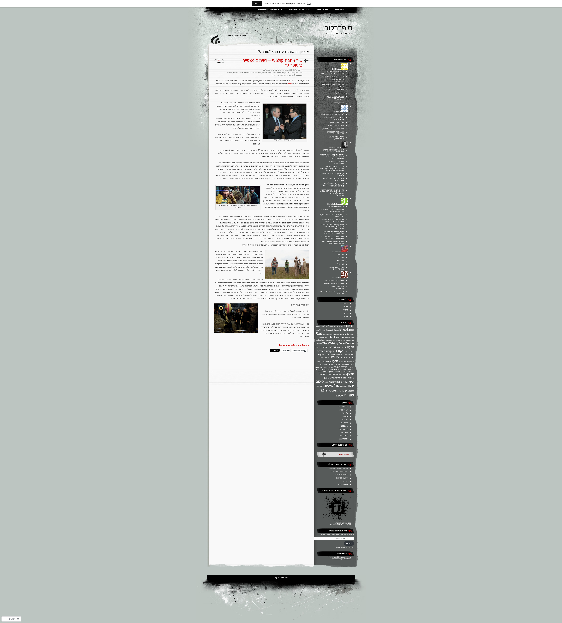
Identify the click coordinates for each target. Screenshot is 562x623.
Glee (325, 338)
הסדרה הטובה (340, 367)
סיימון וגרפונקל (335, 382)
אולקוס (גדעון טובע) (337, 122)
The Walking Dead (334, 343)
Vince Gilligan (348, 345)
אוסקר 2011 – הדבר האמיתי (334, 280)
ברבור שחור (330, 354)
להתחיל (257, 3)
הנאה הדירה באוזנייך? (336, 90)
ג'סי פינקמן (342, 362)
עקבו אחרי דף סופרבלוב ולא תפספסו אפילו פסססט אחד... (339, 524)
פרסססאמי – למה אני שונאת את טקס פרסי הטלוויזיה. (332, 210)
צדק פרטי (344, 390)
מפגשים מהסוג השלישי (241, 73)
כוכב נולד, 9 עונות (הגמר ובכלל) (333, 76)
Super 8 (295, 73)
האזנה (319, 361)
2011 (346, 326)
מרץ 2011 (344, 426)
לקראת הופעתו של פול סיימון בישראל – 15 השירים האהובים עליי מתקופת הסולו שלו (332, 185)
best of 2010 (339, 326)
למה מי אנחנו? (322, 10)
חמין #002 (340, 261)
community (343, 334)
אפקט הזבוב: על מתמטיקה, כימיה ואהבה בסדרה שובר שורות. (332, 237)
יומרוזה (345, 307)
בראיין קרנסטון (339, 354)
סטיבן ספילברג (297, 75)
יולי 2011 (345, 413)
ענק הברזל (275, 75)
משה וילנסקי (342, 374)
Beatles (332, 326)
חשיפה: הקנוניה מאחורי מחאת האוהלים (336, 268)
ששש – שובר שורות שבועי (299, 10)
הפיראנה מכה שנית (341, 475)
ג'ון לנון (334, 357)
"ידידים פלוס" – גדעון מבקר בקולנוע (332, 114)
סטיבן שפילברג (285, 75)
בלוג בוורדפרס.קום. (281, 578)
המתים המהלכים (333, 364)
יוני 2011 (345, 416)
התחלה (329, 370)
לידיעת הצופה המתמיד (336, 206)
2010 (351, 326)
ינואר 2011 (344, 432)
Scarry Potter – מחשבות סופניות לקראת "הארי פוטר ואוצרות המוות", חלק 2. (332, 226)
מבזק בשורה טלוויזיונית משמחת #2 (336, 287)
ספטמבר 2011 (343, 407)
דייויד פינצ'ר (327, 362)
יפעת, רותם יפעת (342, 478)
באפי (347, 351)
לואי (327, 371)
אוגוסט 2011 (344, 410)
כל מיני (345, 310)
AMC (326, 326)
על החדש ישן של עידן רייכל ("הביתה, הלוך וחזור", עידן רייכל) (332, 72)
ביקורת (340, 351)
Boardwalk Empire (332, 330)
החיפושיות (345, 365)
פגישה (290, 84)
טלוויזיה (345, 303)
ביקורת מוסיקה (325, 351)
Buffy (336, 334)
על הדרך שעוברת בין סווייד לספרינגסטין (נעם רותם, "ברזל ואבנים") (334, 97)
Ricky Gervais (346, 340)
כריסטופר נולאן (334, 371)
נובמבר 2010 (343, 439)
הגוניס (258, 73)
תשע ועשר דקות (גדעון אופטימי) (333, 129)
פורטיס (322, 386)
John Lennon (335, 337)
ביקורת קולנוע (349, 354)
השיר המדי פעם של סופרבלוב (270, 10)
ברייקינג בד (344, 357)
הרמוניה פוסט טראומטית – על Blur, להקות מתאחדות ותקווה (333, 232)
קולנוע (346, 316)
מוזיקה (346, 313)
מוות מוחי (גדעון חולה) (336, 125)
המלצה (253, 73)
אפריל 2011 (344, 423)
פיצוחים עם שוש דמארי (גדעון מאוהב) (336, 138)
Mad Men (325, 340)
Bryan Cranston (328, 334)
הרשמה (349, 543)
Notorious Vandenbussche (338, 468)
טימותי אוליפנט (348, 371)
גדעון (335, 361)
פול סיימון (332, 385)
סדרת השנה (336, 378)
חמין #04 (341, 254)
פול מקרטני (343, 386)
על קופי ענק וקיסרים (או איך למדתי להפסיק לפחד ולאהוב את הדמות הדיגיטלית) (332, 156)
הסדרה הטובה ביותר (326, 367)
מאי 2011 (345, 419)
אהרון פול (339, 347)
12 (219, 60)
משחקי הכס (332, 374)
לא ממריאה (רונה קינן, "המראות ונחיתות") (336, 80)
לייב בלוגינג (322, 371)
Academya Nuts (338, 103)
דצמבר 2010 (343, 436)
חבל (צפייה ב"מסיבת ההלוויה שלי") (336, 162)
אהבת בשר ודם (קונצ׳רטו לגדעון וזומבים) (335, 133)
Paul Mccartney (334, 340)
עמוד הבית (339, 10)
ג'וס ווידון (327, 358)
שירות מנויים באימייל (338, 531)
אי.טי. (289, 73)
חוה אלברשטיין (321, 370)
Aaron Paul (320, 326)
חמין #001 (340, 264)
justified (318, 340)
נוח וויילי (343, 378)
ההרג (351, 364)
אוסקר (332, 347)
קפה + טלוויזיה (343, 484)
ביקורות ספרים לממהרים (339, 471)
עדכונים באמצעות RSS (237, 35)
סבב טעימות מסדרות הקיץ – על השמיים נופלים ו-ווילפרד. (333, 242)
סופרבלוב (338, 28)
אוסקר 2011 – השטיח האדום (334, 283)
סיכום (326, 382)
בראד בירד (277, 73)
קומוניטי (333, 390)
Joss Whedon (349, 338)
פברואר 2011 (343, 429)
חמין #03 (341, 257)
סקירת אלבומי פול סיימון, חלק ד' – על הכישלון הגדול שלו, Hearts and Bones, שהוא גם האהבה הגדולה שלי (332, 192)
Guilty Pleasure (338, 93)
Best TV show (320, 330)
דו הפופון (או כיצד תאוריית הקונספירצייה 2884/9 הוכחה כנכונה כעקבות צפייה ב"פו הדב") (332, 168)
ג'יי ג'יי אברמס (267, 73)
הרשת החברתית (339, 369)
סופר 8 (229, 73)
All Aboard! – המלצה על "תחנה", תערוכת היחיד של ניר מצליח (333, 220)
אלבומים (324, 347)
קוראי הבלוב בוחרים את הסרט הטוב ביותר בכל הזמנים (333, 151)
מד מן (350, 374)
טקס (341, 371)
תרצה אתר (339, 396)
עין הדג (345, 481)
